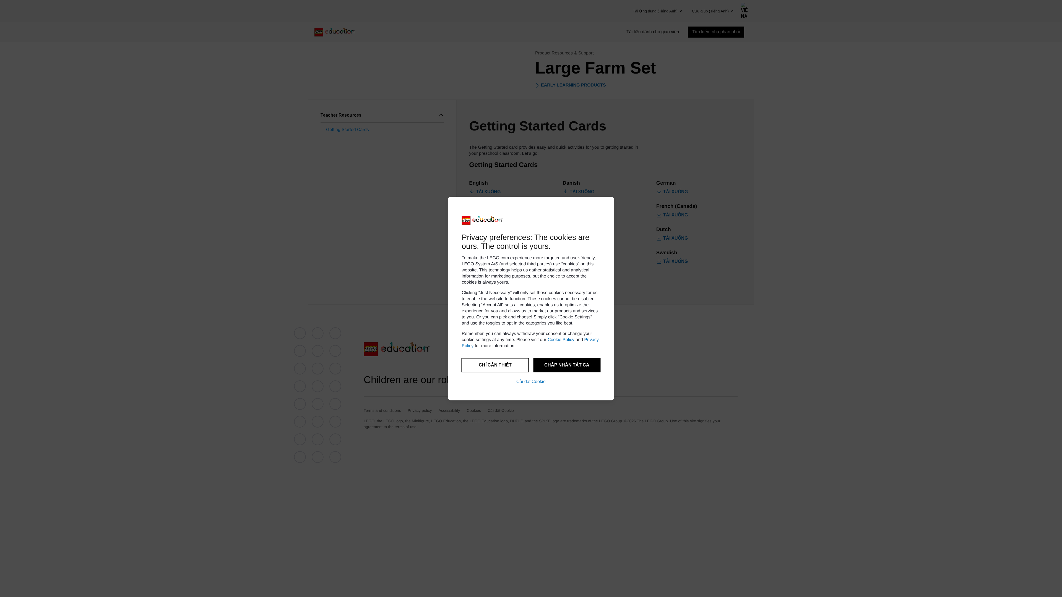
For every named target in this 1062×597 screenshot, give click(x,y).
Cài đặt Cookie (531, 381)
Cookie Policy (561, 339)
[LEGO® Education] (482, 220)
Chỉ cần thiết (495, 365)
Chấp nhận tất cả (566, 365)
